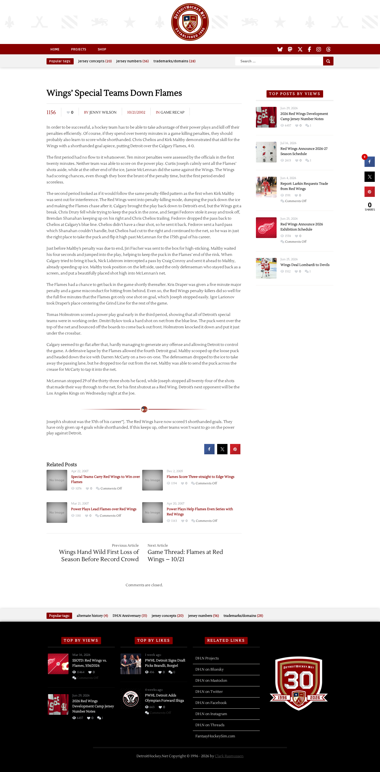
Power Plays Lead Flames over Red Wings (103, 509)
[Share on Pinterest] (235, 452)
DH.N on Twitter (209, 691)
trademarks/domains (174, 61)
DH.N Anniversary (130, 616)
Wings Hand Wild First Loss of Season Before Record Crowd (99, 555)
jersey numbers (132, 61)
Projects (78, 49)
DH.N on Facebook (211, 703)
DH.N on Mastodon (211, 680)
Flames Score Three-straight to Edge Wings (200, 477)
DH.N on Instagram (211, 714)
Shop (102, 49)
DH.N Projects (207, 658)
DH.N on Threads (209, 725)
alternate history (92, 616)
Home (54, 49)
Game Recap (172, 112)
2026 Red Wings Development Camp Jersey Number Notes (93, 706)
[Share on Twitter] (222, 452)
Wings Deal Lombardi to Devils (305, 265)
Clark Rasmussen (229, 756)
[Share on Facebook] (209, 452)
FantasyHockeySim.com (215, 736)
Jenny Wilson (103, 112)
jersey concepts (95, 61)
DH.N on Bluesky (209, 669)
